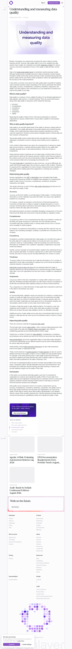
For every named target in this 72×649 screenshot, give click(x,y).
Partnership (39, 551)
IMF (28, 177)
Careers (38, 539)
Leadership (39, 548)
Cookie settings (26, 644)
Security (38, 542)
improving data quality (38, 324)
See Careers (15, 507)
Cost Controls (40, 527)
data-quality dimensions (42, 186)
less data (51, 158)
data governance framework (33, 347)
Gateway (38, 529)
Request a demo (53, 3)
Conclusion (14, 432)
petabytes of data (46, 65)
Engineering (12, 537)
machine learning (31, 352)
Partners (38, 544)
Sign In (43, 3)
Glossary (38, 567)
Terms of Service (41, 589)
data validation (37, 334)
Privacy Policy (40, 592)
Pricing (11, 558)
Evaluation (39, 523)
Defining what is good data (36, 329)
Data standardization (16, 339)
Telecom (11, 521)
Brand (38, 572)
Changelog (39, 561)
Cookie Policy (40, 594)
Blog (37, 558)
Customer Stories (41, 565)
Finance (11, 518)
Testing (38, 525)
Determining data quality (17, 427)
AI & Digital (12, 539)
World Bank (35, 177)
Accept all (11, 644)
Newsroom (39, 546)
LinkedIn (38, 579)
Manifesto (39, 569)
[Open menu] (62, 2)
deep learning (44, 352)
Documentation (13, 579)
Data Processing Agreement (44, 596)
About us (38, 537)
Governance (39, 518)
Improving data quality (17, 429)
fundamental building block (25, 72)
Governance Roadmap (42, 563)
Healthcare (12, 523)
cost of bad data (17, 163)
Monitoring (39, 521)
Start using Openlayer (20, 413)
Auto (10, 527)
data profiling (31, 327)
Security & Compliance (15, 542)
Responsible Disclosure (43, 598)
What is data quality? (16, 423)
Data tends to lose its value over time (21, 267)
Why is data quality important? (19, 425)
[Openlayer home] (11, 3)
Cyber (10, 525)
